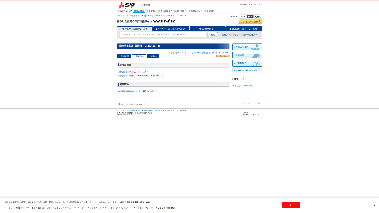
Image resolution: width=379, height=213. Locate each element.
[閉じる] (374, 205)
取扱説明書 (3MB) (125, 72)
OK (290, 205)
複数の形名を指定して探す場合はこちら (240, 35)
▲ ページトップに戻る (252, 103)
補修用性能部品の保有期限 (246, 70)
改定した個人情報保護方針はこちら (134, 202)
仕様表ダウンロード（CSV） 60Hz (215, 53)
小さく (244, 16)
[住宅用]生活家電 (146, 16)
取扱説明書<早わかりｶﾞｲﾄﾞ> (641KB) (133, 76)
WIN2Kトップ (122, 16)
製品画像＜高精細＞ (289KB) (130, 91)
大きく (256, 16)
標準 (250, 16)
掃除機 (157, 16)
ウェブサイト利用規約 (165, 208)
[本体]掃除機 (167, 16)
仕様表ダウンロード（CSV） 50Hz (185, 53)
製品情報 (133, 16)
